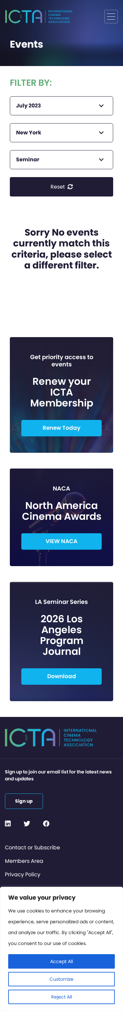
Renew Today (61, 428)
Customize (61, 979)
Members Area (24, 861)
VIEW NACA (61, 541)
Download (61, 676)
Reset (58, 187)
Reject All (61, 997)
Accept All (61, 961)
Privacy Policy (22, 874)
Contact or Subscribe (32, 847)
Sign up (24, 801)
